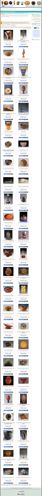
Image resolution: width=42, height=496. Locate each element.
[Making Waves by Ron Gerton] (23, 344)
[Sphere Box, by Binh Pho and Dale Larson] (23, 471)
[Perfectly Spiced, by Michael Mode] (23, 380)
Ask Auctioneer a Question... (36, 39)
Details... (6, 46)
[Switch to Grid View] (28, 28)
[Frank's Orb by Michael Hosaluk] (23, 180)
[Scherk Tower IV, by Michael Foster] (23, 289)
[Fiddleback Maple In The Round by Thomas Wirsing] (8, 453)
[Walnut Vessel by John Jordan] (23, 216)
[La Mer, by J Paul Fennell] (8, 271)
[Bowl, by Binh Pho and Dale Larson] (8, 471)
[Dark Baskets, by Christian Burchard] (8, 253)
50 (28, 27)
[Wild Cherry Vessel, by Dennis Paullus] (8, 53)
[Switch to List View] (30, 28)
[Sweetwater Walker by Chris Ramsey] (23, 307)
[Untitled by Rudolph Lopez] (8, 35)
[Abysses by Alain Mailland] (8, 180)
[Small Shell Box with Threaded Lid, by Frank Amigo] (23, 417)
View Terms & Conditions (36, 35)
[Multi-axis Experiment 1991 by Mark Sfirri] (23, 53)
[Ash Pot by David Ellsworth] (23, 162)
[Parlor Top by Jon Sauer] (8, 198)
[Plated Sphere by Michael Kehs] (23, 235)
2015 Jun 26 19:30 (8, 25)
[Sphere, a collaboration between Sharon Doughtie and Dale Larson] (8, 417)
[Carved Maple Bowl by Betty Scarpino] (8, 89)
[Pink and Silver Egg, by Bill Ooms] (8, 398)
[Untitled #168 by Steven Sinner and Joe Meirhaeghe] (23, 398)
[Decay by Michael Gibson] (23, 144)
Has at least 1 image (35, 26)
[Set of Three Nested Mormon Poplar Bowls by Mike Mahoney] (8, 107)
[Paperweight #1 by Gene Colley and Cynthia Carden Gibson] (8, 71)
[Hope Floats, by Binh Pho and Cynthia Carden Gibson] (23, 35)
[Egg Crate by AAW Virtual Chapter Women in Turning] (23, 271)
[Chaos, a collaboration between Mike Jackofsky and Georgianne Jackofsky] (8, 144)
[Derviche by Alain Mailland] (23, 253)
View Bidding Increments (36, 31)
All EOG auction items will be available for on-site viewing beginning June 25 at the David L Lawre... (15, 13)
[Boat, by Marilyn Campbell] (8, 344)
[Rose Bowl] (23, 126)
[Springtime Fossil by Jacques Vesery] (8, 362)
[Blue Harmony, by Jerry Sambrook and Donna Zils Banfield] (23, 71)
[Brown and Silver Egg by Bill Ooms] (23, 89)
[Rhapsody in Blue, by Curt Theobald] (23, 435)
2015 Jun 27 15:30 (13, 25)
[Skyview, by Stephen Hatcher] (8, 289)
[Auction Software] (21, 494)
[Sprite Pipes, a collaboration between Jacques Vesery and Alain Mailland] (23, 107)
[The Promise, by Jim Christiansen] (8, 235)
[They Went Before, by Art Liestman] (23, 198)
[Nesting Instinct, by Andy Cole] (23, 362)
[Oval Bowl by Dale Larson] (8, 216)
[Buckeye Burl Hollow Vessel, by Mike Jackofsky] (23, 326)
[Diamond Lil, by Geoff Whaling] (23, 453)
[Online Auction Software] (21, 491)
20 (27, 27)
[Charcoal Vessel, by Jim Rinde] (8, 435)
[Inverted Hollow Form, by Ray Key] (8, 307)
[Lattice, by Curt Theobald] (8, 126)
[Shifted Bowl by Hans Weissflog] (8, 162)
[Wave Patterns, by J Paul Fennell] (8, 380)
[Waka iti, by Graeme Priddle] (8, 326)
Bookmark (10, 46)
